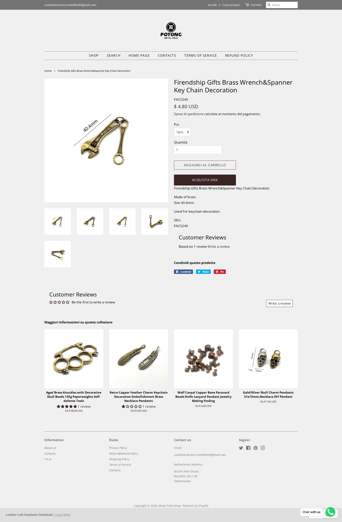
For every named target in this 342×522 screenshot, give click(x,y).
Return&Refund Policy (123, 453)
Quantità (180, 142)
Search (114, 55)
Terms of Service (200, 55)
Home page (139, 55)
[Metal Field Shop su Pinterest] (255, 448)
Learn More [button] (62, 514)
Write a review (219, 246)
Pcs (176, 124)
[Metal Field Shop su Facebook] (248, 448)
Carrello (256, 5)
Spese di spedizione (188, 114)
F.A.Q (47, 459)
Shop (94, 55)
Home (48, 71)
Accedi (212, 5)
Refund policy (239, 55)
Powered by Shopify (195, 506)
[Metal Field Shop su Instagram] (262, 448)
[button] (67, 406)
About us (50, 448)
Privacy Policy (118, 448)
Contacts (167, 55)
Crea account (231, 5)
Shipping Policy (119, 459)
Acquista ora (205, 180)
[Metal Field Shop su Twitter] (241, 448)
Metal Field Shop (170, 506)
